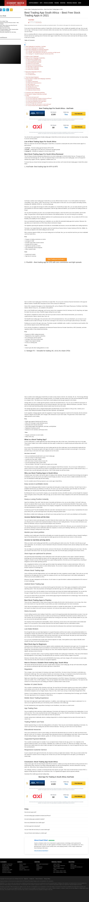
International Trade (7, 869)
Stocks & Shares (48, 2)
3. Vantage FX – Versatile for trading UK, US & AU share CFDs (40, 53)
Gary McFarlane (39, 22)
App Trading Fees (31, 84)
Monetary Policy (6, 871)
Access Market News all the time (34, 62)
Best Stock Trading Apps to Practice (34, 71)
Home (25, 9)
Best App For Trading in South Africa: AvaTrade (37, 94)
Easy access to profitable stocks (34, 59)
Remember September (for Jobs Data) (8, 32)
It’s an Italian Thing (4, 21)
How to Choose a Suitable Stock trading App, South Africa (38, 78)
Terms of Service (39, 878)
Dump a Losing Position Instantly (34, 60)
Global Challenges (7, 865)
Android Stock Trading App (33, 69)
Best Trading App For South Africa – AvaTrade (36, 46)
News (79, 2)
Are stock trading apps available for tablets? (37, 99)
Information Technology (76, 867)
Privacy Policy (47, 878)
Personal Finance (72, 2)
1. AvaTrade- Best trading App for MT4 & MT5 (37, 51)
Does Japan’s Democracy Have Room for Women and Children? (8, 26)
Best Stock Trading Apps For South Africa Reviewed (37, 49)
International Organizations (5, 868)
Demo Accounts (31, 73)
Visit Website (78, 113)
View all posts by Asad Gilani (41, 850)
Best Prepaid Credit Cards (60, 872)
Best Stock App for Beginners (32, 77)
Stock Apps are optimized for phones (35, 66)
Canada (21, 865)
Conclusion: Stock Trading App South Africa (35, 92)
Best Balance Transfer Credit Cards (59, 866)
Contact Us (31, 878)
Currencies (39, 868)
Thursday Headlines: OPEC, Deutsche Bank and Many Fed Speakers (9, 30)
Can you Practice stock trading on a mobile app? (38, 105)
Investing (62, 2)
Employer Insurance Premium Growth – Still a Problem (9, 23)
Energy (72, 864)
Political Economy (6, 872)
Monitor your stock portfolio (33, 63)
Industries (72, 861)
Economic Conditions (7, 864)
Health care (73, 865)
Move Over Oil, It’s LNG (5, 28)
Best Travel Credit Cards (60, 870)
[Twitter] (4, 10)
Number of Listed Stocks (33, 81)
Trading (56, 2)
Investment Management (42, 864)
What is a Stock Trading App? (32, 56)
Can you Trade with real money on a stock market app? (39, 104)
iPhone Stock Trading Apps (33, 67)
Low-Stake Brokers (32, 74)
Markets (20, 861)
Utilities (73, 868)
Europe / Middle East (24, 869)
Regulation (30, 80)
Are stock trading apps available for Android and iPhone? (40, 98)
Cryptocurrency (34, 2)
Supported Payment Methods (34, 88)
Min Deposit (53, 112)
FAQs (28, 95)
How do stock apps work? (33, 97)
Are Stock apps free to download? (35, 102)
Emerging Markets (23, 867)
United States (22, 864)
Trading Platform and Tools (33, 85)
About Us (26, 878)
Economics (4, 861)
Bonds (37, 865)
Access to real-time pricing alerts (34, 65)
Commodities (39, 867)
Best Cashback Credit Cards (59, 869)
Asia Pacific (22, 868)
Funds (37, 869)
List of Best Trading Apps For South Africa (35, 48)
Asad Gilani (31, 19)
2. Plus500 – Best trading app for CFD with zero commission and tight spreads (44, 52)
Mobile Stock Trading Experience (34, 82)
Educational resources (32, 87)
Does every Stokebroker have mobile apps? (37, 101)
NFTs (41, 2)
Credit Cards (57, 864)
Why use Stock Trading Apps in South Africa (35, 58)
